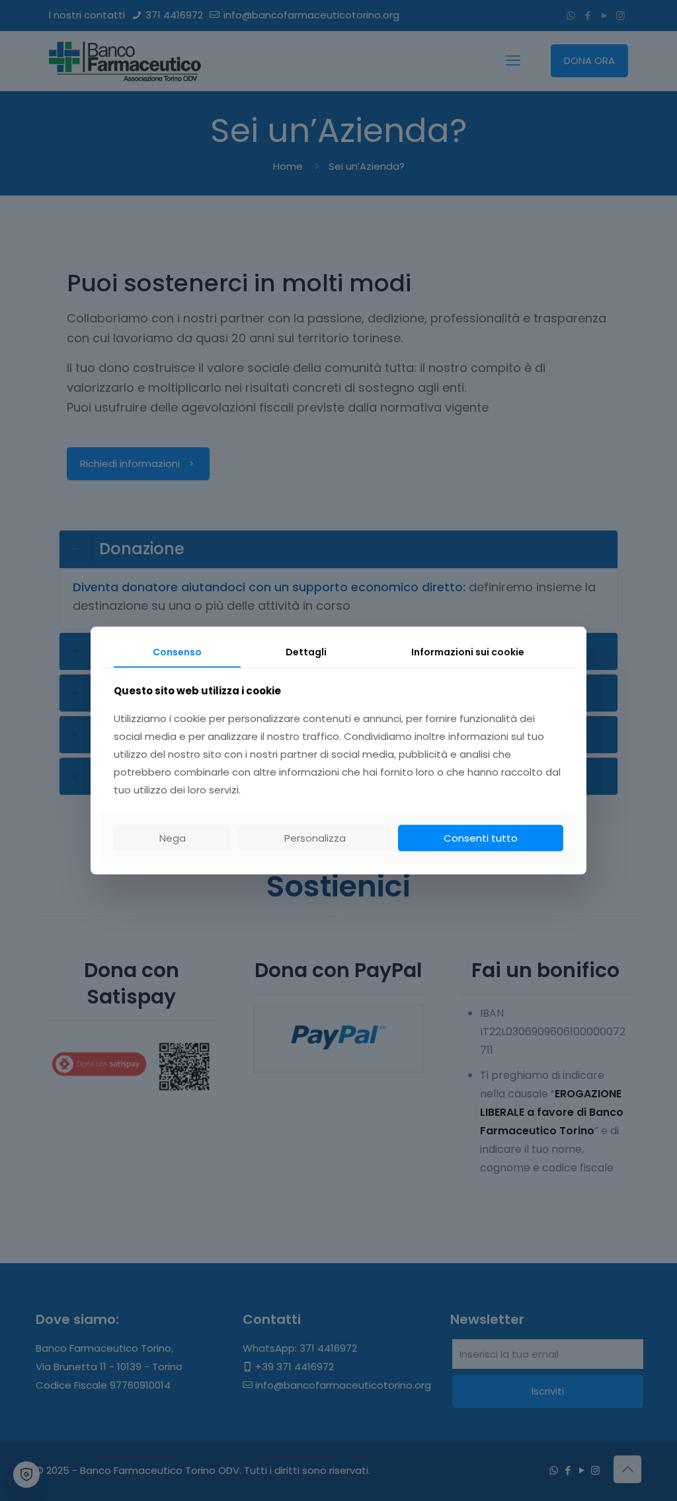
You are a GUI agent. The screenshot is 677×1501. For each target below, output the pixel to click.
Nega (172, 837)
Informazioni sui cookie (467, 652)
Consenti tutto (481, 837)
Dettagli (306, 652)
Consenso (177, 652)
